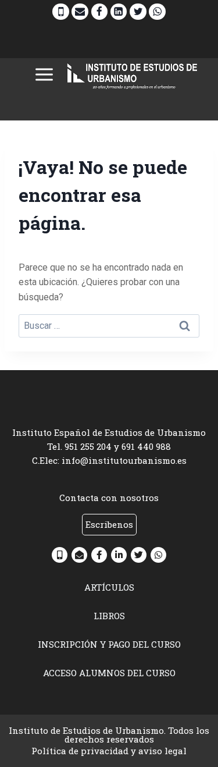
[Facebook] (99, 11)
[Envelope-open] (79, 555)
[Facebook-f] (99, 555)
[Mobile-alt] (59, 555)
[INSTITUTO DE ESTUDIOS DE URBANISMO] (132, 74)
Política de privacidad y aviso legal (109, 751)
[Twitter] (138, 11)
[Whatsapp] (158, 555)
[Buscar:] (109, 325)
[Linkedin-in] (119, 555)
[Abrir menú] (44, 74)
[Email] (80, 11)
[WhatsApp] (157, 11)
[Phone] (60, 11)
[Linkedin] (118, 11)
